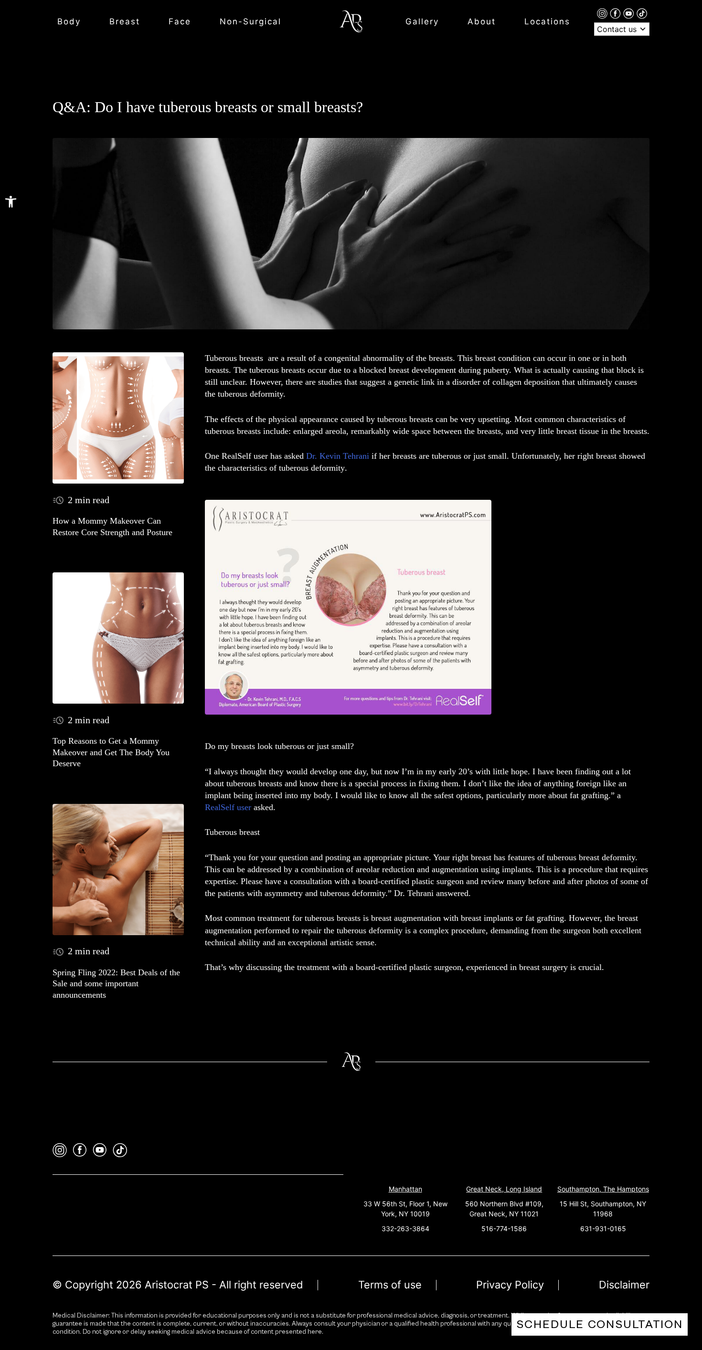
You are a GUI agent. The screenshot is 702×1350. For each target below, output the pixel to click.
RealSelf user (228, 807)
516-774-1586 (504, 1228)
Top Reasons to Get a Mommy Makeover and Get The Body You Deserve (111, 752)
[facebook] (616, 13)
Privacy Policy (510, 1284)
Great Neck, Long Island (504, 1189)
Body (69, 21)
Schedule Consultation (599, 1324)
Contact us (618, 29)
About (482, 21)
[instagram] (603, 13)
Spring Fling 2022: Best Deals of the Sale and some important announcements (116, 984)
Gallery (422, 21)
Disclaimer (624, 1284)
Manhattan (405, 1189)
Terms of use (390, 1284)
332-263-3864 (405, 1228)
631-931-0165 (603, 1228)
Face (180, 21)
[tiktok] (642, 13)
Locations (547, 21)
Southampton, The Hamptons (603, 1189)
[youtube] (630, 13)
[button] (10, 201)
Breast (124, 21)
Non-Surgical (250, 21)
